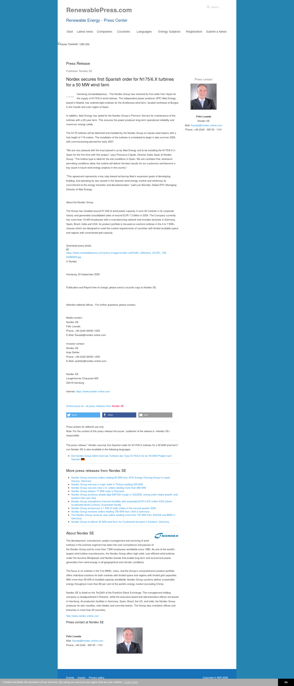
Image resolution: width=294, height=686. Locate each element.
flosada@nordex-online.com (87, 640)
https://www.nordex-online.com (93, 391)
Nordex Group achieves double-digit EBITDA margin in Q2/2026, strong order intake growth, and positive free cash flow (124, 496)
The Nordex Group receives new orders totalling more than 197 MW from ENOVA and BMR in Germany (123, 516)
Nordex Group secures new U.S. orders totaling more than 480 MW (108, 487)
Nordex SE (85, 71)
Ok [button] (286, 682)
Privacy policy (96, 677)
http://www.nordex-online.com (82, 616)
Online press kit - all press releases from (95, 406)
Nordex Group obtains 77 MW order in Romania (97, 491)
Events (70, 677)
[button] (83, 415)
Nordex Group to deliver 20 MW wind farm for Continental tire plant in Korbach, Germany (120, 521)
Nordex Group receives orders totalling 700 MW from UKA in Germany (110, 511)
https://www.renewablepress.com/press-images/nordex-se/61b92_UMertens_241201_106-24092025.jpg (116, 255)
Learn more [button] (131, 682)
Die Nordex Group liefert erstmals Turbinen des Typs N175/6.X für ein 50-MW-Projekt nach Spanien (121, 457)
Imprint (81, 677)
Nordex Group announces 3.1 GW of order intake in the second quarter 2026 (113, 508)
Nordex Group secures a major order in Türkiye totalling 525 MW (107, 484)
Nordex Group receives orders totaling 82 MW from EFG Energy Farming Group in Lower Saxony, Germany (120, 479)
